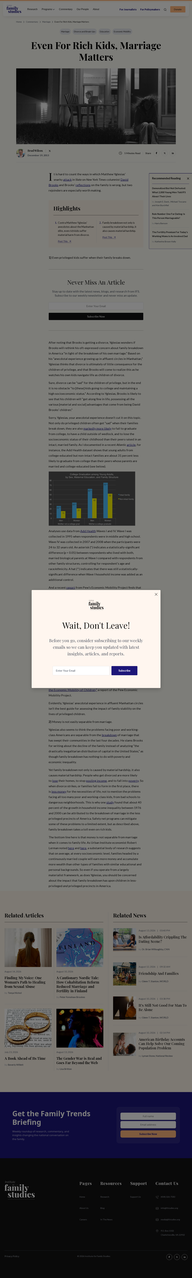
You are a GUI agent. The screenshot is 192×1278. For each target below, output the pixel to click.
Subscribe (124, 670)
